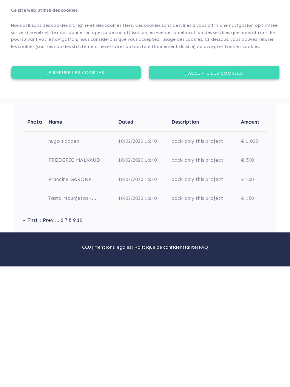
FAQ (203, 247)
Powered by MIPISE (145, 263)
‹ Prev (46, 220)
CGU (86, 247)
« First (30, 220)
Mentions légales (113, 247)
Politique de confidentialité (165, 247)
